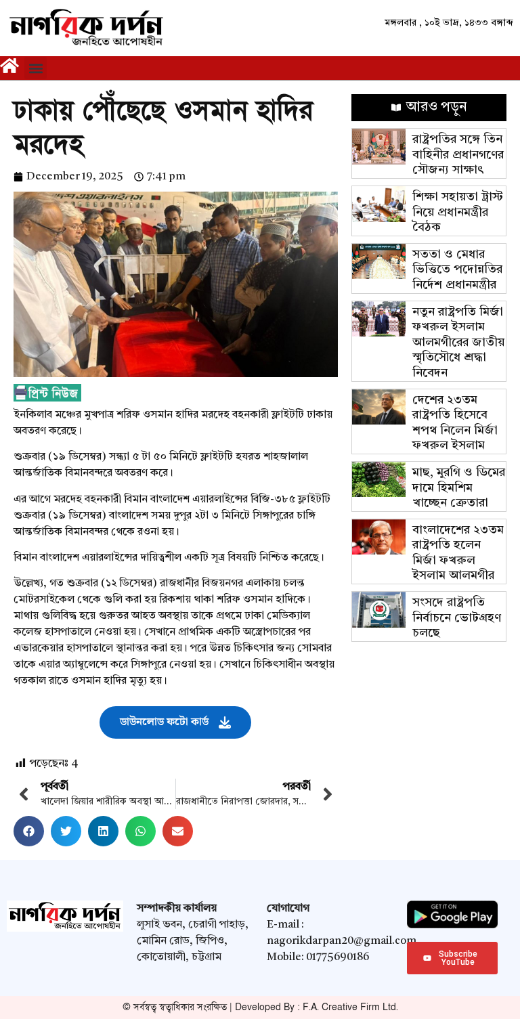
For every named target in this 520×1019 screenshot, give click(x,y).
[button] (35, 68)
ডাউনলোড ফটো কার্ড (164, 722)
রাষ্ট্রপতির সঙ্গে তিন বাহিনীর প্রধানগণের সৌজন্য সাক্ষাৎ (458, 154)
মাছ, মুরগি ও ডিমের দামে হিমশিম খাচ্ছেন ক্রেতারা (458, 488)
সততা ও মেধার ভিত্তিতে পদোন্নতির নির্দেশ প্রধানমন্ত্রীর (457, 269)
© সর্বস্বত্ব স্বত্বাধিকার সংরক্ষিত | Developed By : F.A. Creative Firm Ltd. (260, 1007)
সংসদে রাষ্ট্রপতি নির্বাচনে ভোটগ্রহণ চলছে (456, 618)
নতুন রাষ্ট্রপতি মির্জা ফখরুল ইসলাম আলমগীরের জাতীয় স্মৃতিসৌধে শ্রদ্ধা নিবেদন (458, 342)
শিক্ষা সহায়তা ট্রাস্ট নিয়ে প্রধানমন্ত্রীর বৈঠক (457, 212)
